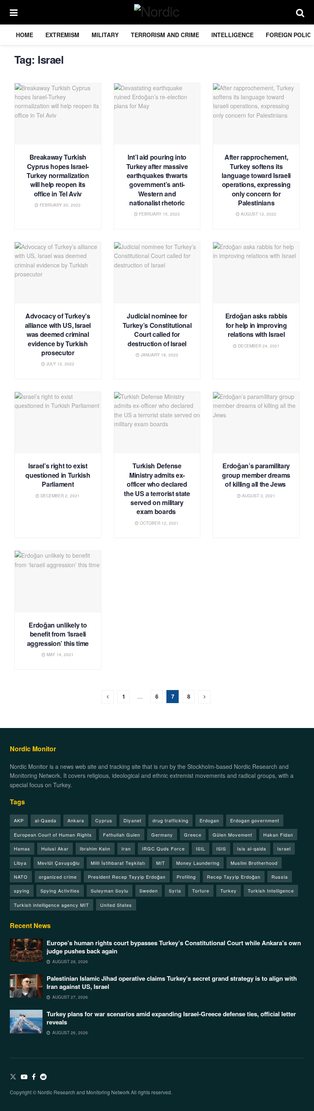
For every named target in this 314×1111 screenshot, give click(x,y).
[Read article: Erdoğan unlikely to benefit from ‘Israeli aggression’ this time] (58, 581)
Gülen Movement (232, 834)
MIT (160, 862)
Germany (162, 834)
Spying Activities (60, 890)
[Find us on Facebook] (34, 1077)
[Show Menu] (14, 12)
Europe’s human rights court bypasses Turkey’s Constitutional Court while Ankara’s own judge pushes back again (174, 946)
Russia (279, 876)
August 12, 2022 (258, 214)
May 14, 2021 (59, 654)
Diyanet (132, 820)
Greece (193, 834)
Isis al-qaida (251, 848)
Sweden (148, 890)
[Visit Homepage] (157, 12)
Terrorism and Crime (165, 35)
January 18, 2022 (158, 355)
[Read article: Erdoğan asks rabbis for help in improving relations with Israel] (256, 273)
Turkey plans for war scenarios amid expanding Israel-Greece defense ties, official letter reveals (171, 1017)
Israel (284, 848)
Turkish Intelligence (271, 890)
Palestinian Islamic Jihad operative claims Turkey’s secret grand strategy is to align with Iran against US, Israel (172, 982)
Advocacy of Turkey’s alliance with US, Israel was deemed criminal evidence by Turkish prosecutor (58, 334)
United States (116, 905)
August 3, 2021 (258, 496)
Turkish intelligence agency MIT (51, 905)
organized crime (58, 876)
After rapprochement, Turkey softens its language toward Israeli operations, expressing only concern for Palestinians (256, 179)
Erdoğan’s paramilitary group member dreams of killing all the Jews (256, 475)
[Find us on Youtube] (24, 1077)
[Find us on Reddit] (43, 1077)
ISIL (200, 848)
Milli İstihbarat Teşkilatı (118, 862)
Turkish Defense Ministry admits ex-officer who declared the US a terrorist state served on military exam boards (157, 488)
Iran (126, 848)
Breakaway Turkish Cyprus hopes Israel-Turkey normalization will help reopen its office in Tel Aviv (58, 175)
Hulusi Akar (55, 848)
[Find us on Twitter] (13, 1077)
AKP (19, 820)
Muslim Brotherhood (254, 862)
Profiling (186, 876)
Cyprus (103, 820)
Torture (200, 890)
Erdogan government (254, 820)
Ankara (75, 820)
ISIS (221, 848)
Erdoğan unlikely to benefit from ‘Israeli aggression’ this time (58, 634)
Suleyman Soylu (109, 890)
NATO (21, 876)
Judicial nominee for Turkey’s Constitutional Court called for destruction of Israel (157, 329)
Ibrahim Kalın (95, 848)
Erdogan (209, 820)
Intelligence (232, 35)
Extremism (62, 35)
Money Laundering (198, 862)
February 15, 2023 (159, 214)
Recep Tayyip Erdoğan (233, 876)
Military (105, 35)
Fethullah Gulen (121, 834)
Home (24, 35)
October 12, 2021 (159, 523)
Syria (175, 890)
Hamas (22, 848)
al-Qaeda (45, 820)
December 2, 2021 (59, 496)
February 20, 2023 (59, 205)
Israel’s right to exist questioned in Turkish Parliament (57, 475)
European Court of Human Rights (53, 834)
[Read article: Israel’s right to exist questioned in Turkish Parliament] (58, 423)
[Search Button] (300, 12)
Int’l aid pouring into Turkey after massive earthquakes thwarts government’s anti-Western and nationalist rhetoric (157, 179)
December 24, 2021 (258, 346)
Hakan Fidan (278, 834)
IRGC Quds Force (163, 848)
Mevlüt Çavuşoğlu (59, 862)
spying (21, 890)
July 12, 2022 (59, 364)
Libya (20, 862)
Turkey (228, 890)
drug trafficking (170, 820)
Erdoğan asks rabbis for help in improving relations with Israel (256, 325)
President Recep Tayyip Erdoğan (127, 876)
